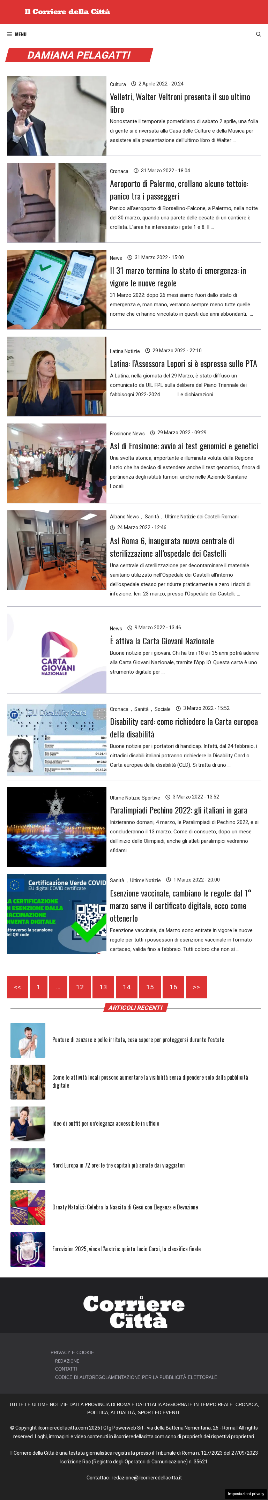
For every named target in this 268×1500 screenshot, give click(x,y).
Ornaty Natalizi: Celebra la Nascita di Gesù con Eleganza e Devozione (125, 1207)
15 (150, 987)
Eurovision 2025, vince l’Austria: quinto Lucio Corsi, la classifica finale (126, 1249)
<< (17, 987)
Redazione (67, 1361)
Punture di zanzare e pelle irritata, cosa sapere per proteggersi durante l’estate (138, 1039)
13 (103, 987)
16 (173, 987)
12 (80, 987)
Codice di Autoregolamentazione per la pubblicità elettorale (136, 1377)
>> (196, 987)
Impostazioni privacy (246, 1494)
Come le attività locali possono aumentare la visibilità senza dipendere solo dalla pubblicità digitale (150, 1081)
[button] (258, 34)
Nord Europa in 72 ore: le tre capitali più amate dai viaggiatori (119, 1165)
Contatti (66, 1369)
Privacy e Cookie (72, 1352)
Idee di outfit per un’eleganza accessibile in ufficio (105, 1123)
